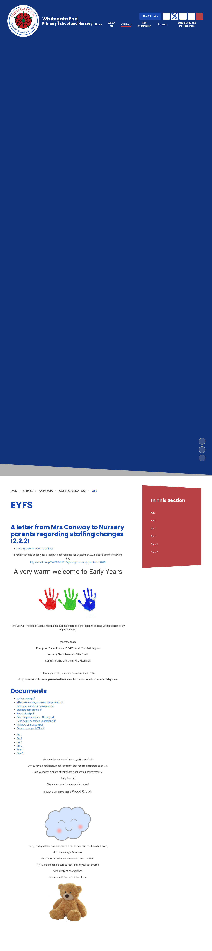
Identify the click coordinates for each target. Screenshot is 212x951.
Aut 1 (19, 734)
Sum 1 (20, 749)
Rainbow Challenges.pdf (30, 724)
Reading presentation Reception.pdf (36, 721)
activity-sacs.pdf (26, 698)
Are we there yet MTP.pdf (30, 728)
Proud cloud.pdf (25, 713)
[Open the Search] (199, 16)
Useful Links (150, 16)
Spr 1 (20, 742)
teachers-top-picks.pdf (29, 709)
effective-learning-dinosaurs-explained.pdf (40, 702)
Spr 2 (20, 745)
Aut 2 (19, 738)
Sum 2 (20, 753)
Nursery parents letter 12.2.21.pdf (35, 548)
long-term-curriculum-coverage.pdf (35, 706)
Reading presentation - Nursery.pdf (36, 717)
